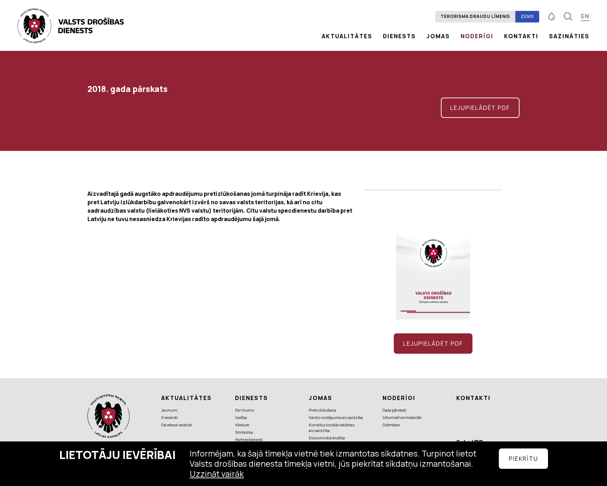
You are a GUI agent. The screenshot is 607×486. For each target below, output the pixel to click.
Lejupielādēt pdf (480, 108)
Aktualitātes (347, 36)
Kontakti (521, 36)
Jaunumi (169, 410)
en (585, 16)
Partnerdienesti (249, 439)
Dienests (399, 36)
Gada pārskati (394, 410)
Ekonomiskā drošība (327, 437)
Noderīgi (477, 36)
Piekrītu (523, 458)
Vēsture (242, 424)
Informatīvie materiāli (402, 417)
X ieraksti (169, 417)
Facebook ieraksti (176, 424)
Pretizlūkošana (322, 410)
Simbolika (244, 432)
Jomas (438, 36)
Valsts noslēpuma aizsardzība (336, 417)
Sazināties (569, 36)
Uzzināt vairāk (217, 473)
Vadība (241, 417)
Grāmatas (391, 424)
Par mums (244, 410)
